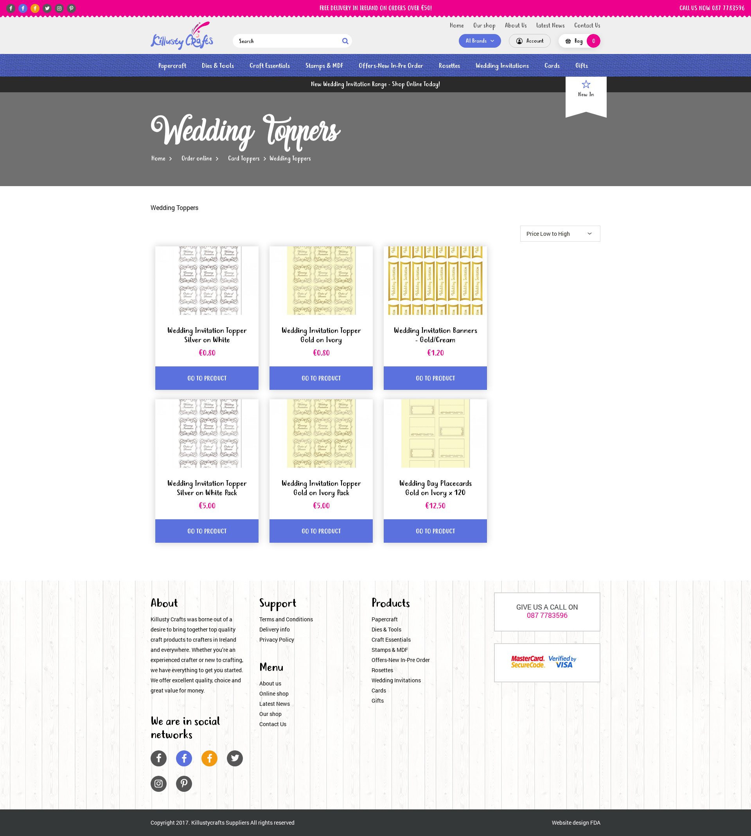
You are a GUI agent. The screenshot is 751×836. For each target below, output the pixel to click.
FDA (595, 822)
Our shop (484, 26)
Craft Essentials (270, 66)
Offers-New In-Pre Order (391, 66)
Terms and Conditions (286, 619)
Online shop (274, 693)
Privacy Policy (276, 639)
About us (270, 683)
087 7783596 (547, 615)
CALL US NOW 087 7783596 (712, 8)
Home (457, 26)
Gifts (581, 66)
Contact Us (587, 26)
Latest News (550, 26)
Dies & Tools (218, 66)
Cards (552, 66)
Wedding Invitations (502, 66)
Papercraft (172, 66)
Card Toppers (244, 158)
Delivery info (274, 629)
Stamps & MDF (324, 66)
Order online (196, 158)
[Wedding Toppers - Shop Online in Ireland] (182, 36)
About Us (516, 26)
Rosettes (449, 66)
